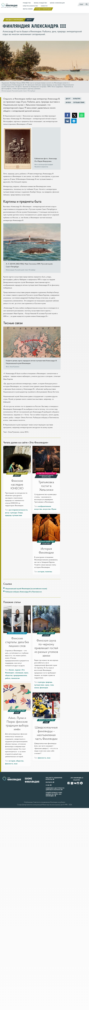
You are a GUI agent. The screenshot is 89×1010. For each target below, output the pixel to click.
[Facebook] (69, 783)
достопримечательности (18, 510)
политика (48, 571)
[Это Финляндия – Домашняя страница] (9, 6)
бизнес (11, 670)
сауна (47, 685)
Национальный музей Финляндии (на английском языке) (26, 588)
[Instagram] (78, 783)
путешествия (78, 102)
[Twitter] (72, 783)
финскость (9, 763)
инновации (19, 673)
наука (26, 673)
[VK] (75, 783)
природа (8, 515)
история (41, 571)
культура (76, 98)
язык (15, 763)
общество (9, 675)
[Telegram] (81, 783)
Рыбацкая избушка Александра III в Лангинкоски (23, 592)
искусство (47, 509)
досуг (68, 98)
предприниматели (20, 675)
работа (7, 678)
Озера (20, 512)
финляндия (44, 687)
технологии (15, 678)
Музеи (68, 102)
